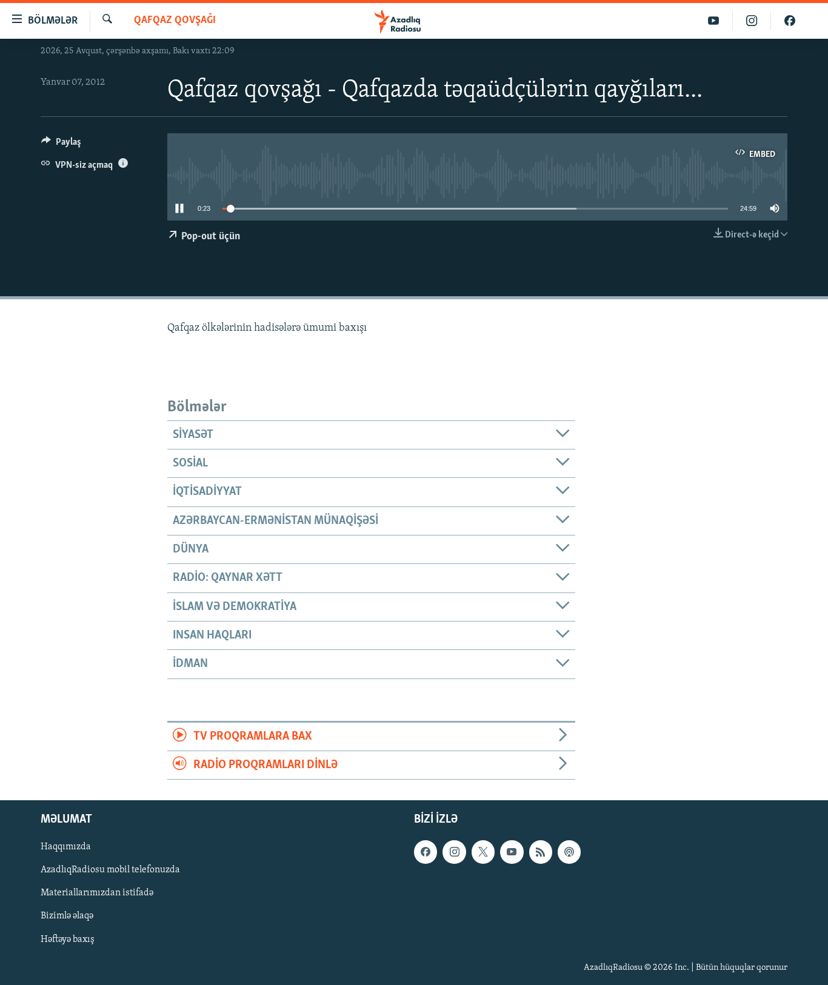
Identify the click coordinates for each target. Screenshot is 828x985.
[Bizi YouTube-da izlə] (714, 21)
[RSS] (540, 852)
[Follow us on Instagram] (454, 852)
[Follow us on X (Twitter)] (483, 852)
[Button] (61, 144)
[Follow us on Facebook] (425, 852)
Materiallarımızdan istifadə (97, 893)
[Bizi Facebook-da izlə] (790, 21)
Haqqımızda (66, 847)
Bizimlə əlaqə (67, 916)
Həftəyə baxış (68, 939)
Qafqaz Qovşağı (175, 20)
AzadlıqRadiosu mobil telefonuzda (110, 870)
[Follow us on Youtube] (511, 852)
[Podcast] (569, 852)
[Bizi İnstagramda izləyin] (752, 21)
